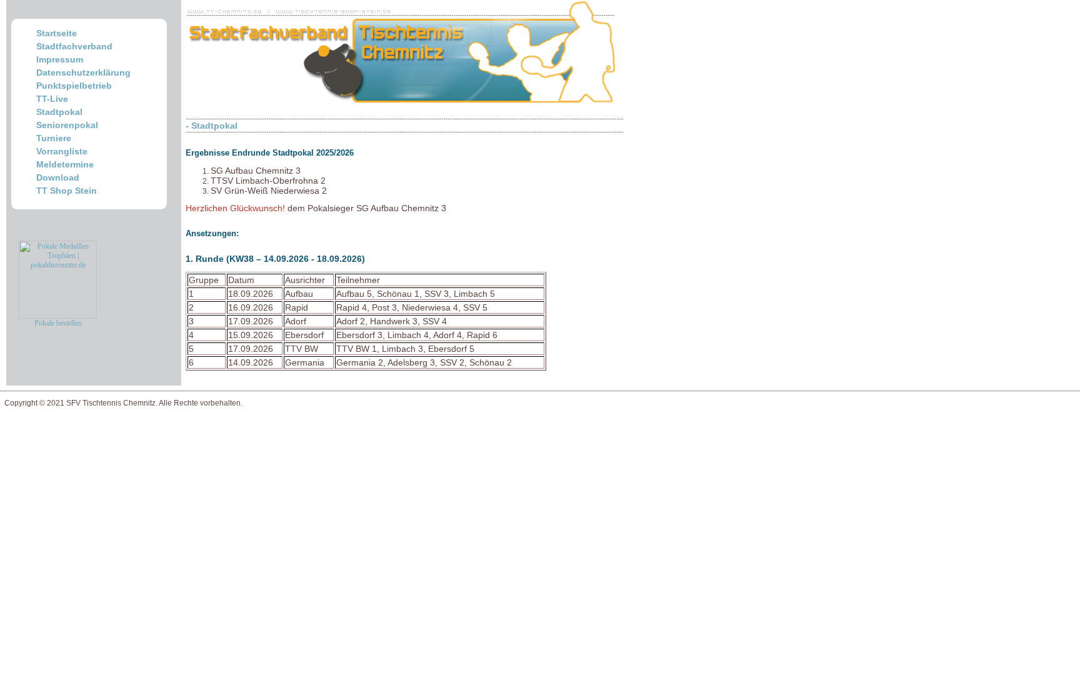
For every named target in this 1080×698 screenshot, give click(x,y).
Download (57, 177)
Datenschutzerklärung (83, 72)
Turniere (53, 138)
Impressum (59, 59)
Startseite (56, 33)
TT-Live (52, 99)
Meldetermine (65, 164)
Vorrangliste (62, 151)
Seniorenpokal (67, 125)
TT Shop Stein (66, 191)
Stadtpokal (59, 112)
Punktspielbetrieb (74, 86)
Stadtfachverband (74, 46)
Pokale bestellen (58, 323)
